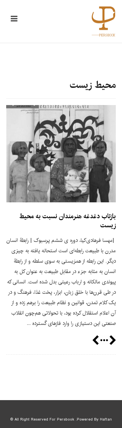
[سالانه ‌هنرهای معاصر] (103, 21)
